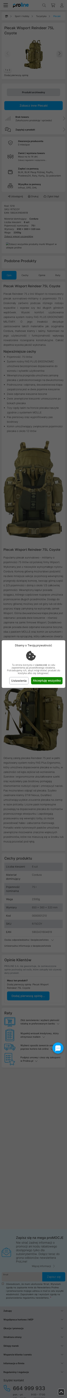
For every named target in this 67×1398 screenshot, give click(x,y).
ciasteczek (41, 664)
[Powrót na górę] (61, 1392)
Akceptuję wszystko (47, 680)
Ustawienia (19, 680)
